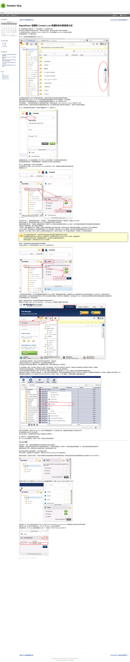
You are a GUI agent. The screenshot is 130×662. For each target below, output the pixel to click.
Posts (116, 15)
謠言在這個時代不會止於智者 (9, 60)
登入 (3, 74)
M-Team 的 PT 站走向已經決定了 (119, 19)
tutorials (14, 15)
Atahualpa (71, 660)
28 (13, 32)
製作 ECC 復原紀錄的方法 (26, 19)
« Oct (4, 35)
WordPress (65, 660)
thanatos (4, 62)
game (7, 15)
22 (15, 30)
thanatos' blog (14, 5)
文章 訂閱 (5, 75)
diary (2, 15)
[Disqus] (74, 584)
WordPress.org (5, 78)
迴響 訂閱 (5, 77)
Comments (124, 15)
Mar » (13, 35)
